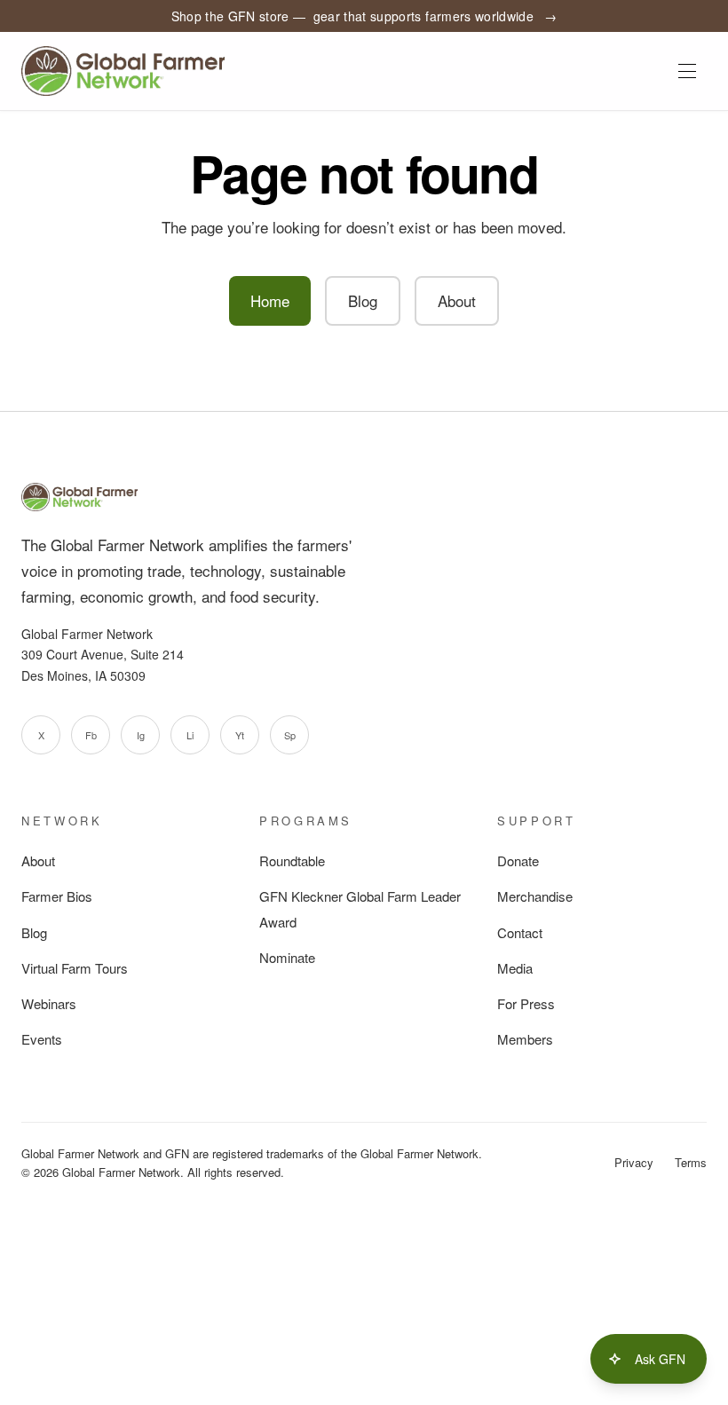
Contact (519, 932)
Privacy (633, 1162)
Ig (141, 735)
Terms (691, 1162)
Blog (362, 300)
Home (269, 300)
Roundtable (292, 860)
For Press (526, 1003)
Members (525, 1039)
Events (41, 1039)
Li (190, 735)
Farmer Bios (56, 896)
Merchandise (535, 896)
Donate (518, 860)
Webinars (48, 1003)
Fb (91, 735)
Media (515, 968)
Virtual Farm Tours (74, 968)
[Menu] (687, 71)
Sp (290, 735)
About (457, 300)
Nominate (287, 957)
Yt (239, 735)
